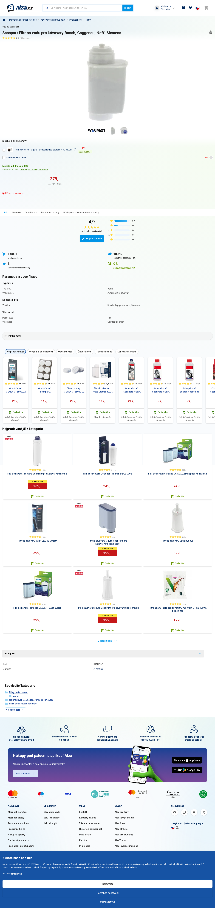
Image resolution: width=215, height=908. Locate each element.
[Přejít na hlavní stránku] (20, 8)
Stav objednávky (52, 812)
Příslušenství (75, 20)
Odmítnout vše (107, 902)
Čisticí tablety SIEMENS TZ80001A (73, 390)
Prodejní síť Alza (16, 829)
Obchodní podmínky (18, 840)
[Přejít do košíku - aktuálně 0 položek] (206, 8)
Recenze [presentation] (16, 212)
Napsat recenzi (94, 238)
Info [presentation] (6, 212)
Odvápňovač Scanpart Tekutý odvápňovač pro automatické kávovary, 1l (131, 390)
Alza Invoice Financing (126, 846)
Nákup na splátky (16, 834)
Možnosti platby (16, 817)
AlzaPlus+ (120, 823)
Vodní (16, 696)
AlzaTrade (120, 840)
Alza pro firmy (122, 812)
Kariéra (83, 840)
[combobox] (82, 8)
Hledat (127, 8)
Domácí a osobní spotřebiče (23, 20)
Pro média (84, 846)
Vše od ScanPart (10, 26)
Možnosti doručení (17, 812)
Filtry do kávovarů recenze (23, 703)
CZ (177, 827)
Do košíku (39, 496)
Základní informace (89, 823)
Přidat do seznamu (14, 193)
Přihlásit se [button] (165, 9)
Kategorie (10, 653)
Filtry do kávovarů (102, 417)
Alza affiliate (121, 829)
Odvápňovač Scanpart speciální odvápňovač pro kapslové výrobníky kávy (189, 390)
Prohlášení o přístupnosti (21, 846)
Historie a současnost (90, 829)
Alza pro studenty (124, 834)
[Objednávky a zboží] (183, 8)
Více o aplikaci (23, 773)
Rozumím (107, 883)
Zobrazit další (105, 641)
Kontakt (83, 812)
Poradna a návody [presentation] (50, 212)
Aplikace (83, 851)
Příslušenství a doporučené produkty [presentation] (81, 212)
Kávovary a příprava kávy (53, 20)
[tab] (6, 212)
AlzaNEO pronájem (124, 817)
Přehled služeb (15, 851)
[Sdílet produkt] (210, 32)
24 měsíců (98, 669)
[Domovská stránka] (3, 20)
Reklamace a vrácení (18, 823)
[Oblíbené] (190, 8)
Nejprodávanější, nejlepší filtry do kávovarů (31, 700)
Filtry (88, 20)
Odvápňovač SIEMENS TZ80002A (16, 390)
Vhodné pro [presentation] (31, 212)
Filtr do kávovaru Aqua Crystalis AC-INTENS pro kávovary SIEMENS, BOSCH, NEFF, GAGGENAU (102, 390)
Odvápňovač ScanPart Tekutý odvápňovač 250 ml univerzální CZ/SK (160, 390)
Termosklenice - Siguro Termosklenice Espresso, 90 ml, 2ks (43, 149)
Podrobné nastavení (107, 893)
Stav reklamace (51, 817)
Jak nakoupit (50, 823)
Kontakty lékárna (87, 817)
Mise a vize (85, 834)
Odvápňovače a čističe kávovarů (15, 418)
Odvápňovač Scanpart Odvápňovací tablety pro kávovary (44, 390)
